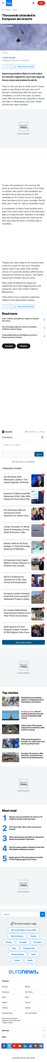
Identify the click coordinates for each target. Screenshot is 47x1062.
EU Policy (29, 992)
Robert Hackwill (9, 57)
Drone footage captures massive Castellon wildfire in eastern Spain (19, 328)
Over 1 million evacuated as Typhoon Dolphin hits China (20, 319)
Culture (5, 1008)
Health (30, 960)
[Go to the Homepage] (9, 3)
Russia (33, 936)
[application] (23, 37)
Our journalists (31, 1013)
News (8, 10)
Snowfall (9, 346)
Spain (33, 954)
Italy (14, 948)
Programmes (7, 1013)
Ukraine (8, 942)
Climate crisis (29, 948)
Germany (38, 942)
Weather (23, 346)
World (15, 10)
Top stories (10, 693)
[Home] (3, 10)
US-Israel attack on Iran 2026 (23, 930)
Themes (5, 981)
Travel (27, 1002)
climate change (17, 954)
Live (41, 3)
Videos (28, 1008)
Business (5, 992)
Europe (5, 987)
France (17, 960)
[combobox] (23, 914)
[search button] (42, 914)
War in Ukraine (17, 936)
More (4, 1037)
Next (27, 997)
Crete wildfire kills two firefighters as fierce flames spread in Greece (19, 336)
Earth (4, 997)
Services (5, 1030)
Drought (22, 942)
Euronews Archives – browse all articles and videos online (11, 1020)
